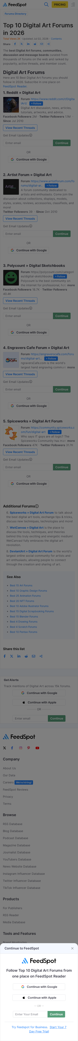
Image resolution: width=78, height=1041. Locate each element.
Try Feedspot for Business (29, 1027)
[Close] (72, 948)
